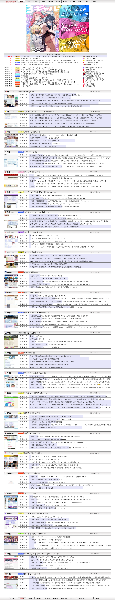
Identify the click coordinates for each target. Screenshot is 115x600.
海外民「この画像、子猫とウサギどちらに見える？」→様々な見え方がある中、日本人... (50, 62)
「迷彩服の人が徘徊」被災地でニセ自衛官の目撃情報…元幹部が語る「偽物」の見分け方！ (60, 316)
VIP (28, 1)
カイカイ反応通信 (31, 252)
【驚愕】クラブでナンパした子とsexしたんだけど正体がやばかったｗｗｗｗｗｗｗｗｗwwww (61, 448)
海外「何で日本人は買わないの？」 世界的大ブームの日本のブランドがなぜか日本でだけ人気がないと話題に (66, 115)
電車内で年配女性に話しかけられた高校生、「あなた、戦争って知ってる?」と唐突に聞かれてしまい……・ (65, 161)
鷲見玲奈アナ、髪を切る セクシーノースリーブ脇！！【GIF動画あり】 (53, 135)
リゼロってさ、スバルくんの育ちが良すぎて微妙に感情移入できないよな (45, 71)
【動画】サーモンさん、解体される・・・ (44, 488)
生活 (79, 1)
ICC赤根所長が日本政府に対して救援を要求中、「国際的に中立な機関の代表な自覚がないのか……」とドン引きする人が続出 (70, 159)
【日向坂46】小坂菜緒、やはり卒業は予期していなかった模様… (51, 416)
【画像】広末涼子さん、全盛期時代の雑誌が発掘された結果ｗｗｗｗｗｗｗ (55, 206)
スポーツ (50, 1)
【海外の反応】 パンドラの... (94, 60)
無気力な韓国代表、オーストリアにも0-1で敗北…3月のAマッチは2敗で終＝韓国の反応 (58, 258)
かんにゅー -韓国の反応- (34, 393)
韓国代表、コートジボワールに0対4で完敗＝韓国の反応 (48, 264)
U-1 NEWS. (28, 152)
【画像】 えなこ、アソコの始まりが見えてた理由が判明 (48, 456)
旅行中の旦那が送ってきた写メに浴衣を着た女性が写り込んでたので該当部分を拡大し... (50, 56)
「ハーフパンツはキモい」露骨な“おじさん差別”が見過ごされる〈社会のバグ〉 (56, 342)
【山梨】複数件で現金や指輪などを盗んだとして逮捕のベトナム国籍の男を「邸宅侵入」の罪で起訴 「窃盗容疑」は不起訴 (70, 585)
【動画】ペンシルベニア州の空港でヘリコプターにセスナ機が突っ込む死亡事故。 (57, 106)
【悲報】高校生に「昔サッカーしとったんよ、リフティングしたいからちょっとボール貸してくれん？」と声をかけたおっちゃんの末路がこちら (70, 383)
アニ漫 (58, 1)
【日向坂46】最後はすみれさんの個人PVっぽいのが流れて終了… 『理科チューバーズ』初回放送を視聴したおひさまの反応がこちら (70, 426)
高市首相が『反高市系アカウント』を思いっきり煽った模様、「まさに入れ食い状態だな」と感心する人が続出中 (67, 155)
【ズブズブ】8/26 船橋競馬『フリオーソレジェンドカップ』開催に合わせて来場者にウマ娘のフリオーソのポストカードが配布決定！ (70, 546)
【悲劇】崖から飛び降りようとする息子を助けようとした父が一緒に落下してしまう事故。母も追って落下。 (66, 100)
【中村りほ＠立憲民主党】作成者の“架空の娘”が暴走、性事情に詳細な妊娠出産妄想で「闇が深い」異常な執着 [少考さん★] (69, 581)
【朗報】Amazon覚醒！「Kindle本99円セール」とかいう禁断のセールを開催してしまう (58, 477)
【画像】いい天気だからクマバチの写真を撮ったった (47, 347)
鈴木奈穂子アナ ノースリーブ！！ (32, 58)
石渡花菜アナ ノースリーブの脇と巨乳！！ (44, 141)
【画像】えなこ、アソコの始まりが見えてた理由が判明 (48, 519)
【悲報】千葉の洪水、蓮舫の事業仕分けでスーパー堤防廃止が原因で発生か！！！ (57, 227)
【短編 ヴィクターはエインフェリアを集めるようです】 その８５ (52, 241)
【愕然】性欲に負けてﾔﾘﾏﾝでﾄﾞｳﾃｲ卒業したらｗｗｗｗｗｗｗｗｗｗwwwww (55, 436)
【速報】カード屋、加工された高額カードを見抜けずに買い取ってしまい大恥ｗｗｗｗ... (50, 84)
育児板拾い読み (90, 70)
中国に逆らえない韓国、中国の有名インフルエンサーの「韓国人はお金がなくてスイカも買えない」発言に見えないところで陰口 (70, 408)
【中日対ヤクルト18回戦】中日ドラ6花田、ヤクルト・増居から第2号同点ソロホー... (48, 80)
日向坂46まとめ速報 (32, 413)
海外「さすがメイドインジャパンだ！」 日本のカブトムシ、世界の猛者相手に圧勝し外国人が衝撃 (62, 123)
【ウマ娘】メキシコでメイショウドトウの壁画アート (47, 540)
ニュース (36, 1)
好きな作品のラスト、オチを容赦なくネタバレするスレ (48, 296)
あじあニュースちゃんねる (35, 212)
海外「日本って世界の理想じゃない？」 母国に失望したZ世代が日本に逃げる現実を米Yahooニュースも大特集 (66, 118)
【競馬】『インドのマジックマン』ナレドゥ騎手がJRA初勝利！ (51, 537)
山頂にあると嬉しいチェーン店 (40, 339)
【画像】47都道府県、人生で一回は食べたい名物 (46, 479)
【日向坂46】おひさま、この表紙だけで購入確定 (46, 422)
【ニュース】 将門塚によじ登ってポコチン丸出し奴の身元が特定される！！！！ (56, 215)
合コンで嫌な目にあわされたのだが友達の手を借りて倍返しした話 (52, 362)
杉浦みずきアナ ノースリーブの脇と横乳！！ (45, 138)
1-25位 (22, 598)
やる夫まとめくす (91, 64)
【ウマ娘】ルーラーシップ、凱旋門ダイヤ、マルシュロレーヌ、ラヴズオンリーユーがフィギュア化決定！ (65, 542)
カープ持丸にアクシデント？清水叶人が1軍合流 (37, 73)
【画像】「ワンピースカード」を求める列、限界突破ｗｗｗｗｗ (51, 178)
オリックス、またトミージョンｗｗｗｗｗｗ (44, 459)
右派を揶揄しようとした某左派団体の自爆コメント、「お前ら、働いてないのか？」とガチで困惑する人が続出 (66, 166)
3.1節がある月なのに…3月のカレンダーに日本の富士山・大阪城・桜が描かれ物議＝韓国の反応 (61, 261)
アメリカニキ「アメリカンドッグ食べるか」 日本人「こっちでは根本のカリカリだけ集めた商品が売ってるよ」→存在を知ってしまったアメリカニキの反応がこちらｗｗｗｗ (70, 377)
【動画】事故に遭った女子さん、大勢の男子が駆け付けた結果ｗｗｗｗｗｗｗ (55, 195)
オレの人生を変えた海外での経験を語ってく (44, 359)
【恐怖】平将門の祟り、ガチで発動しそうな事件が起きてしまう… (52, 557)
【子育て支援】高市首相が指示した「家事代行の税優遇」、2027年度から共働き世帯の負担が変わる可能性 (65, 583)
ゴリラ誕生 (24, 75)
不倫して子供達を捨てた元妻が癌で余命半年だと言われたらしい (51, 364)
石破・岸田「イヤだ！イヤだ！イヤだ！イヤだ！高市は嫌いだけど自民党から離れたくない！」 (61, 224)
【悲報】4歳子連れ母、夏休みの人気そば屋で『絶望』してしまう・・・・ (54, 560)
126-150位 (64, 598)
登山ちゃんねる (30, 333)
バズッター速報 (30, 433)
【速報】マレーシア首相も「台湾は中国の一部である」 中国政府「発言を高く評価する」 (59, 588)
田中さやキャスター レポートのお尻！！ (44, 146)
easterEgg (27, 353)
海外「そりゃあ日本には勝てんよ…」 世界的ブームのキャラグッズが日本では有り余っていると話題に (63, 121)
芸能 (43, 1)
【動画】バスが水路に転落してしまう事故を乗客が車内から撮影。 (52, 103)
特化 (94, 1)
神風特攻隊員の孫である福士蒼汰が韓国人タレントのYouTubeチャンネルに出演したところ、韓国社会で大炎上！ (67, 399)
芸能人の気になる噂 (32, 453)
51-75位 (38, 598)
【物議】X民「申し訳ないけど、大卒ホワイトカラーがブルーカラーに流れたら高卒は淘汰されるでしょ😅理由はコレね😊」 (69, 386)
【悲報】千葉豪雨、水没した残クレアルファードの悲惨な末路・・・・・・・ (55, 218)
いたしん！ (89, 82)
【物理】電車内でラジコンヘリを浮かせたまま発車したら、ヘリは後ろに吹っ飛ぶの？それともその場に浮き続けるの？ (69, 298)
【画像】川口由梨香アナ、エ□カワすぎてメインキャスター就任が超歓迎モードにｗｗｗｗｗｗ (61, 201)
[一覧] (32, 91)
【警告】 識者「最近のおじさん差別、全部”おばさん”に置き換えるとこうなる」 (56, 468)
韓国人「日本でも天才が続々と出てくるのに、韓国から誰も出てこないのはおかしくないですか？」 (63, 402)
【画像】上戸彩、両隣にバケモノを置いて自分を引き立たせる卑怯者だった (55, 462)
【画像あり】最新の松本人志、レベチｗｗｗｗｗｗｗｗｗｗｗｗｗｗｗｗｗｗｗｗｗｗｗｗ (60, 284)
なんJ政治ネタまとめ (92, 76)
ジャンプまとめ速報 (32, 172)
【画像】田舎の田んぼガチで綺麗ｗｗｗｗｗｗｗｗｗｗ (48, 344)
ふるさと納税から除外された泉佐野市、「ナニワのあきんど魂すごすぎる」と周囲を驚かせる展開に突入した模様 (67, 163)
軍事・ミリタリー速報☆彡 (35, 312)
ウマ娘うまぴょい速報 (33, 534)
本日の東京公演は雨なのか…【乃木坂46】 (35, 78)
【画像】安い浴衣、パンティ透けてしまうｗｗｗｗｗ (47, 508)
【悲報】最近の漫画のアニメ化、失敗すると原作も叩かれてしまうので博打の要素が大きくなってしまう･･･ (65, 186)
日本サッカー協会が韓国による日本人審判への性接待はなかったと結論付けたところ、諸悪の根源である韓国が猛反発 (68, 396)
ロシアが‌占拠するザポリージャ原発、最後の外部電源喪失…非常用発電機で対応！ (57, 319)
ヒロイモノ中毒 (30, 473)
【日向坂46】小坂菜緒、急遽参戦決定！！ (44, 427)
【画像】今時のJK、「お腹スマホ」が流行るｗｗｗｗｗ (48, 505)
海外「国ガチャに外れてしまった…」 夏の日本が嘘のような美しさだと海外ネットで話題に (60, 126)
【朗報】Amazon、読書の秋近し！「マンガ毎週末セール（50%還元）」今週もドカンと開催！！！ (62, 485)
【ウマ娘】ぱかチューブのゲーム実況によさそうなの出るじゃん (51, 548)
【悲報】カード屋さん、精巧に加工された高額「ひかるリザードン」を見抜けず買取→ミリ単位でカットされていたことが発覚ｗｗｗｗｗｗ (70, 302)
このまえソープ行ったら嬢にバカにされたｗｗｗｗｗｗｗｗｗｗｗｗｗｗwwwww (56, 442)
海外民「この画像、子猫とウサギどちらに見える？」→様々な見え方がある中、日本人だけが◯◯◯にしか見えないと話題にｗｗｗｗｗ (70, 380)
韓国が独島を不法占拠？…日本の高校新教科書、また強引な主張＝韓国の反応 (55, 267)
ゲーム (65, 1)
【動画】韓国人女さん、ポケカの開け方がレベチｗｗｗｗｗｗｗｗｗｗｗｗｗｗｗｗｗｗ (59, 281)
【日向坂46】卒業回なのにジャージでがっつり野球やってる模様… (52, 419)
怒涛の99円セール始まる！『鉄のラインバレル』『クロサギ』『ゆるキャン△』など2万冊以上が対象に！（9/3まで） (68, 181)
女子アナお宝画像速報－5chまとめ (38, 192)
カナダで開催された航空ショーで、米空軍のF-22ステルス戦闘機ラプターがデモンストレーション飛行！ (64, 327)
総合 (21, 1)
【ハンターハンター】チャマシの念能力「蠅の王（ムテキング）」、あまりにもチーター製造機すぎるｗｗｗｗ (66, 175)
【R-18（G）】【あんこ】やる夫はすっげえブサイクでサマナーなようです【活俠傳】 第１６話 (62, 247)
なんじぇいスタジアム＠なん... (95, 80)
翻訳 (87, 1)
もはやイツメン (26, 86)
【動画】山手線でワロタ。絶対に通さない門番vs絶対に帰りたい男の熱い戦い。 (56, 95)
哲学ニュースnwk (31, 292)
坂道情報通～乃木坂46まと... (94, 78)
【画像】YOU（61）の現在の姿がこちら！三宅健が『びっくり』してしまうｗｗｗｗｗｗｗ (60, 562)
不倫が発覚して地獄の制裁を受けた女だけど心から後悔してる (50, 356)
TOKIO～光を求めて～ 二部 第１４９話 (44, 235)
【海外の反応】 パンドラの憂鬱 (37, 112)
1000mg (27, 92)
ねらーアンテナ (11, 2)
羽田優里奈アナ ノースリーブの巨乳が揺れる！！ (47, 143)
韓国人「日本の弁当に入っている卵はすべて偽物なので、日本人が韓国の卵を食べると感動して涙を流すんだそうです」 (69, 405)
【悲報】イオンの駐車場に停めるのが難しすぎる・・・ (48, 276)
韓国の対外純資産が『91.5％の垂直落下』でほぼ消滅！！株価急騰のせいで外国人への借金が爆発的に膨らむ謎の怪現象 (69, 221)
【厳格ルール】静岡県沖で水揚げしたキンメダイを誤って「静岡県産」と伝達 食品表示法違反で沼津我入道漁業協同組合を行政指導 (70, 578)
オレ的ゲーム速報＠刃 (92, 62)
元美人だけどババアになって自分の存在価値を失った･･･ (48, 367)
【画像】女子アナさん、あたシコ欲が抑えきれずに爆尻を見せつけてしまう (55, 465)
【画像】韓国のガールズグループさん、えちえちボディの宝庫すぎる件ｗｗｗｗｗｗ (57, 198)
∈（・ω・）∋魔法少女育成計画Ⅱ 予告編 (35, 64)
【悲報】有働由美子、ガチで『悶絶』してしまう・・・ (48, 565)
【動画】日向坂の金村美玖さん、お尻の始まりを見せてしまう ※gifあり (54, 522)
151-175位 (72, 598)
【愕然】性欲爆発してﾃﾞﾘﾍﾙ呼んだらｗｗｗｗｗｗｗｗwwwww (50, 445)
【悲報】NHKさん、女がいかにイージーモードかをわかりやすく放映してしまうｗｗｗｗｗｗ (60, 499)
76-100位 (47, 598)
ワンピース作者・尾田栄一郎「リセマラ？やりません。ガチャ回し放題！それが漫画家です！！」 (62, 184)
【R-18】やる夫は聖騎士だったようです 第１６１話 (47, 238)
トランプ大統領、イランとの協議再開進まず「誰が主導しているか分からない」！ (57, 324)
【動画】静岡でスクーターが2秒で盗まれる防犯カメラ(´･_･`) (50, 98)
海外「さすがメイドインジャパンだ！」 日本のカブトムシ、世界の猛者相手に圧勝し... (49, 60)
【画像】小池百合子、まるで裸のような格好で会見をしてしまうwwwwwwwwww (56, 502)
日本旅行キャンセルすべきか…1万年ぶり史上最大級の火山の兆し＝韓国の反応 (56, 255)
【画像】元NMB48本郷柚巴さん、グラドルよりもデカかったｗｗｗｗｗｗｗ (55, 204)
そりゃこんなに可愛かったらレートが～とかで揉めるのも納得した (43, 69)
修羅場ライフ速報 (91, 56)
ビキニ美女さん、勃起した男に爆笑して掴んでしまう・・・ (49, 278)
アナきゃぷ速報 (90, 58)
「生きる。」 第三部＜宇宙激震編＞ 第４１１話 (47, 244)
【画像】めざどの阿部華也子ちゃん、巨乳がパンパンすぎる (49, 525)
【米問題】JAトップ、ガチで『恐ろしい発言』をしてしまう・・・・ (52, 568)
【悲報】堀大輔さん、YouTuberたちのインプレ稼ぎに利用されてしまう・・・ (55, 287)
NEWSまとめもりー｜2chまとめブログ (39, 554)
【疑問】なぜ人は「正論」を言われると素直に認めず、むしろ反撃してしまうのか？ (57, 307)
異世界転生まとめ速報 (92, 72)
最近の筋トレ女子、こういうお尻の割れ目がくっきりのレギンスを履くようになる (48, 82)
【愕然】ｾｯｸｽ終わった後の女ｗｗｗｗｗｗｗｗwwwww (48, 439)
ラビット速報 (89, 84)
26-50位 (30, 598)
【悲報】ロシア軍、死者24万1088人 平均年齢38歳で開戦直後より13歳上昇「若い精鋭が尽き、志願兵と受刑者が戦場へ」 (70, 304)
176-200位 (81, 598)
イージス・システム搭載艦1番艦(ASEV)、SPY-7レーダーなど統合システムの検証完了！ (58, 321)
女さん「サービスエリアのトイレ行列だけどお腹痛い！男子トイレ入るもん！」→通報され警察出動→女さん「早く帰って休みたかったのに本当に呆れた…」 (70, 388)
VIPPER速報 (29, 272)
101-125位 (56, 598)
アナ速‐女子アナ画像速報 (93, 68)
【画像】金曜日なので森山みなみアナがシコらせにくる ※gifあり (52, 528)
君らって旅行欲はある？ (38, 336)
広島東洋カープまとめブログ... (95, 74)
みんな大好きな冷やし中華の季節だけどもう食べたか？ (48, 482)
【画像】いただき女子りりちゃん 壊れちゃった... (37, 67)
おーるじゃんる (30, 574)
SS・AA (72, 1)
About (98, 598)
